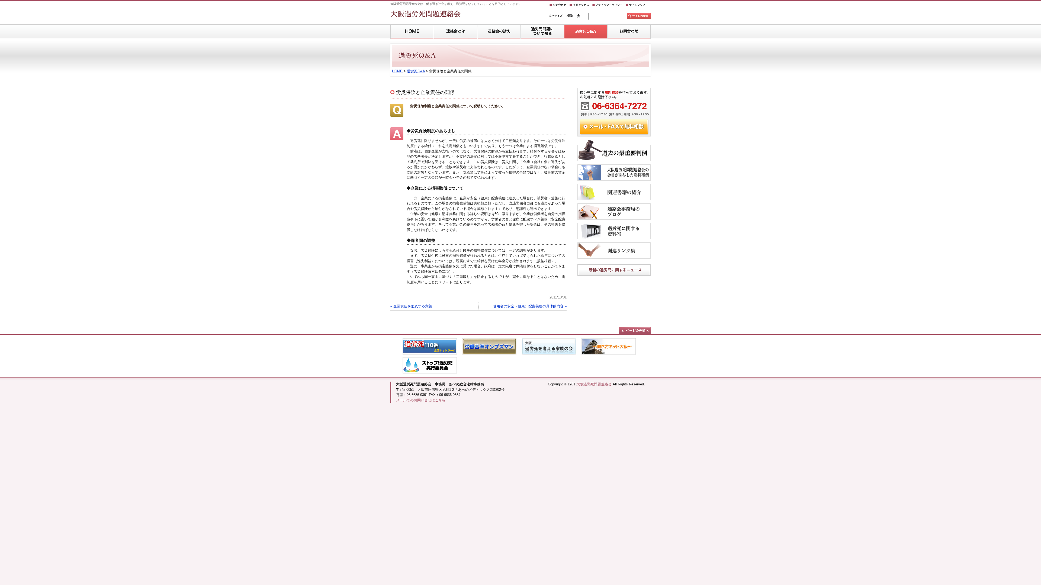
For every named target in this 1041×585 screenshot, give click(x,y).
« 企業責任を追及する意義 (411, 306)
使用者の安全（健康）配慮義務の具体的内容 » (530, 306)
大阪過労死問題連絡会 (594, 384)
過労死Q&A (416, 71)
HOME (397, 71)
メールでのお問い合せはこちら (420, 400)
